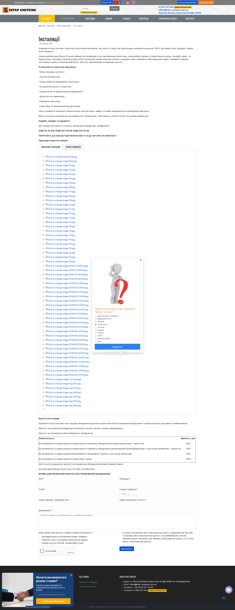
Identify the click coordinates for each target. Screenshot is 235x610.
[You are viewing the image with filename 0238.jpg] (61, 156)
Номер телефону (128, 489)
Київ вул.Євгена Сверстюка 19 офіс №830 (180, 13)
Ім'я (41, 479)
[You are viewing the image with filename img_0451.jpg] (63, 396)
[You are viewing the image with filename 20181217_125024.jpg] (66, 270)
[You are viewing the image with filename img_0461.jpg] (63, 405)
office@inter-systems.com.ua (173, 10)
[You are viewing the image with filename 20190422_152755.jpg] (67, 353)
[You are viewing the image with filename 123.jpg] (60, 261)
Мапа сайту (141, 607)
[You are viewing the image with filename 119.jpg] (60, 244)
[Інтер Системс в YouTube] (116, 2)
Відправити (126, 549)
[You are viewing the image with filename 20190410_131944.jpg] (67, 287)
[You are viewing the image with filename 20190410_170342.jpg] (67, 292)
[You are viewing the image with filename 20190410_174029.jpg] (67, 296)
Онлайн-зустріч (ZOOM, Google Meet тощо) (63, 543)
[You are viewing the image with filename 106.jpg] (60, 187)
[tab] (51, 147)
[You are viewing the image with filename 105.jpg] (60, 182)
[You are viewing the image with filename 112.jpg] (60, 213)
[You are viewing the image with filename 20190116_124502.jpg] (67, 283)
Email (42, 489)
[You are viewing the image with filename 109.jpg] (60, 200)
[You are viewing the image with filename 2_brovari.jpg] (63, 379)
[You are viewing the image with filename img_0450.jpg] (63, 392)
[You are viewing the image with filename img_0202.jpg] (63, 383)
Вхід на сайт (106, 2)
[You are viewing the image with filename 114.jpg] (60, 222)
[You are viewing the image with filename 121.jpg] (60, 252)
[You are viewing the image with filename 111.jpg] (60, 209)
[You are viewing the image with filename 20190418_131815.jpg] (67, 331)
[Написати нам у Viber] (133, 2)
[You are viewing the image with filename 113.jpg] (60, 217)
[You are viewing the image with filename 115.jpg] (60, 226)
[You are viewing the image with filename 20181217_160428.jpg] (67, 274)
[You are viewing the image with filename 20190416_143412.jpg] (67, 309)
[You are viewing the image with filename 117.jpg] (60, 235)
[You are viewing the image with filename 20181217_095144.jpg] (67, 265)
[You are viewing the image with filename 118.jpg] (60, 239)
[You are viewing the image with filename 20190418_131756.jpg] (67, 327)
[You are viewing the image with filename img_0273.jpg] (63, 388)
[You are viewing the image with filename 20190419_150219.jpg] (67, 344)
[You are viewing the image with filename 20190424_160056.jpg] (67, 370)
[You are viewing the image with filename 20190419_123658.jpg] (67, 340)
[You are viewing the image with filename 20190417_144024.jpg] (67, 318)
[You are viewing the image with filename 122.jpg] (60, 257)
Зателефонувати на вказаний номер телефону (64, 536)
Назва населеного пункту (132, 500)
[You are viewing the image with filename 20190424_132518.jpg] (67, 366)
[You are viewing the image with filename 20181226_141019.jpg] (67, 278)
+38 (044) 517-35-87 (143, 587)
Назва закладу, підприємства (54, 500)
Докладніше (45, 510)
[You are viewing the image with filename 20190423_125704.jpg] (67, 357)
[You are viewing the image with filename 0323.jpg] (61, 161)
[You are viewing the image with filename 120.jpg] (60, 248)
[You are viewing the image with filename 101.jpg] (60, 165)
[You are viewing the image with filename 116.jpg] (60, 230)
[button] (47, 18)
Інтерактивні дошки (55, 2)
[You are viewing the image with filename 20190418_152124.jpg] (67, 335)
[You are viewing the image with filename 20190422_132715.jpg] (67, 348)
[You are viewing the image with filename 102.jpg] (60, 169)
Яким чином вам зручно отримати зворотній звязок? (66, 532)
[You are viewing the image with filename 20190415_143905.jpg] (67, 305)
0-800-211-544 (166, 7)
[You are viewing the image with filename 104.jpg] (60, 178)
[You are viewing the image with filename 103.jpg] (60, 174)
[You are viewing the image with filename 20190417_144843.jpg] (67, 322)
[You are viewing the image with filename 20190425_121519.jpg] (67, 375)
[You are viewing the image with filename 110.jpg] (60, 204)
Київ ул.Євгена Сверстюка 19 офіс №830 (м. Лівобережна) (161, 581)
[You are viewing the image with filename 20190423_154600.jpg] (67, 361)
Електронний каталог (188, 2)
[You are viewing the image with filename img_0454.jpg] (63, 401)
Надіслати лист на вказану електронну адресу (65, 540)
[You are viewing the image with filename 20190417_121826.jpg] (67, 313)
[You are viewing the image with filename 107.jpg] (60, 191)
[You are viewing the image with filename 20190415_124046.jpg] (67, 300)
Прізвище (124, 479)
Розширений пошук (88, 12)
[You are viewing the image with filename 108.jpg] (60, 196)
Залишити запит (206, 2)
